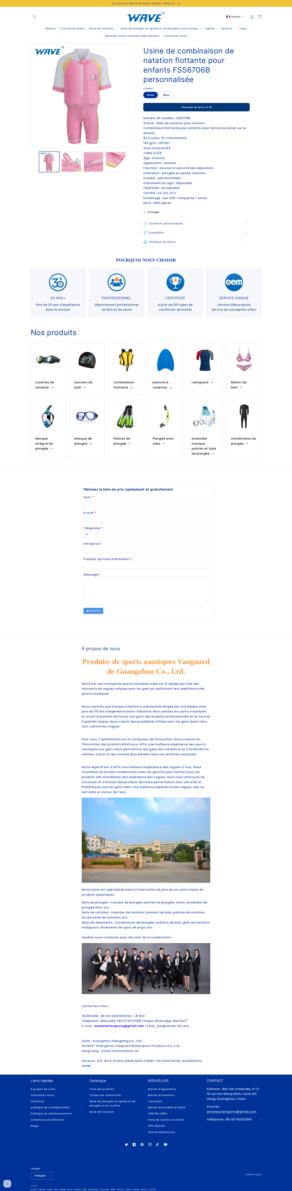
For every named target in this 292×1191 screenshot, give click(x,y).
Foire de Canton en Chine (166, 1119)
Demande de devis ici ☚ (197, 107)
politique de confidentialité (50, 1107)
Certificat (37, 1101)
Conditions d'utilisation (47, 1119)
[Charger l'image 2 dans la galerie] (71, 162)
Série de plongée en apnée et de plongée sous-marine (112, 1103)
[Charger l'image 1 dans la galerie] (49, 162)
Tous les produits (101, 1089)
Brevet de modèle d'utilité (166, 1107)
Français (40, 1175)
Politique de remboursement (51, 1113)
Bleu (166, 95)
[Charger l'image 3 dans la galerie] (93, 162)
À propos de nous (43, 1089)
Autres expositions (161, 1132)
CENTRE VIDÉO (157, 1113)
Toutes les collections (105, 1095)
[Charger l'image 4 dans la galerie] (115, 162)
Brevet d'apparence (162, 1089)
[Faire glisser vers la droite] (131, 162)
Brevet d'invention (161, 1095)
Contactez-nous (42, 1095)
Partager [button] (153, 212)
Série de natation (101, 1112)
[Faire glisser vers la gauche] (34, 162)
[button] (35, 17)
